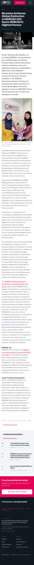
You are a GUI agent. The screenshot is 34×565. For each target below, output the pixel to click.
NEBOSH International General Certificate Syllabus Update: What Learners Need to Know (20, 455)
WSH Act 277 (5, 547)
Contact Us (19, 544)
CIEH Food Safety (6, 544)
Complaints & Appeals (22, 547)
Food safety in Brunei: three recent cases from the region (19, 444)
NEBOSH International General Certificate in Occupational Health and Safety (15, 284)
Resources (13, 447)
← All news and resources (9, 425)
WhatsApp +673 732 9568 (17, 492)
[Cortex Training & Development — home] (6, 2)
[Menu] (30, 3)
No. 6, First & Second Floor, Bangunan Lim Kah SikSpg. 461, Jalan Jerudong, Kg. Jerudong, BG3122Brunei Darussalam (15, 522)
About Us (18, 539)
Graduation (22, 420)
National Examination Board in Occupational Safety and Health (16, 352)
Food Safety (20, 447)
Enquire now (20, 2)
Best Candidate (12, 420)
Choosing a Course (22, 470)
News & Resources (21, 541)
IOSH (3, 541)
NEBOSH (29, 420)
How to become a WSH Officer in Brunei (21, 467)
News (3, 9)
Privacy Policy (5, 554)
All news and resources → (10, 438)
